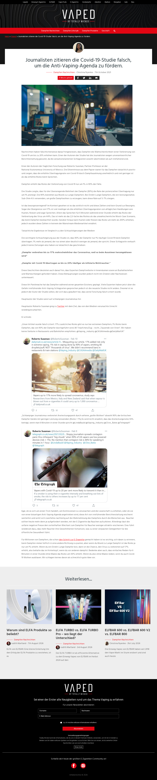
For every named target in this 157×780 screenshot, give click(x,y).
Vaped (13, 36)
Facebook (74, 766)
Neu (132, 2)
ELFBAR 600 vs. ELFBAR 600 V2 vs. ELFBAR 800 (127, 632)
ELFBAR (52, 2)
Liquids (25, 2)
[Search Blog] (114, 31)
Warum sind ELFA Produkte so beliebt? (29, 632)
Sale (126, 2)
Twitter (60, 306)
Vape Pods (62, 2)
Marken (107, 2)
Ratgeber (117, 2)
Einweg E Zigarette (39, 2)
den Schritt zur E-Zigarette (72, 539)
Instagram (83, 766)
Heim (7, 36)
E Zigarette (74, 2)
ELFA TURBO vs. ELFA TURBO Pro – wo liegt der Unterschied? (77, 634)
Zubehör (98, 2)
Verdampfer (86, 2)
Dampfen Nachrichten (64, 72)
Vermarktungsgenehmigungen (78, 735)
